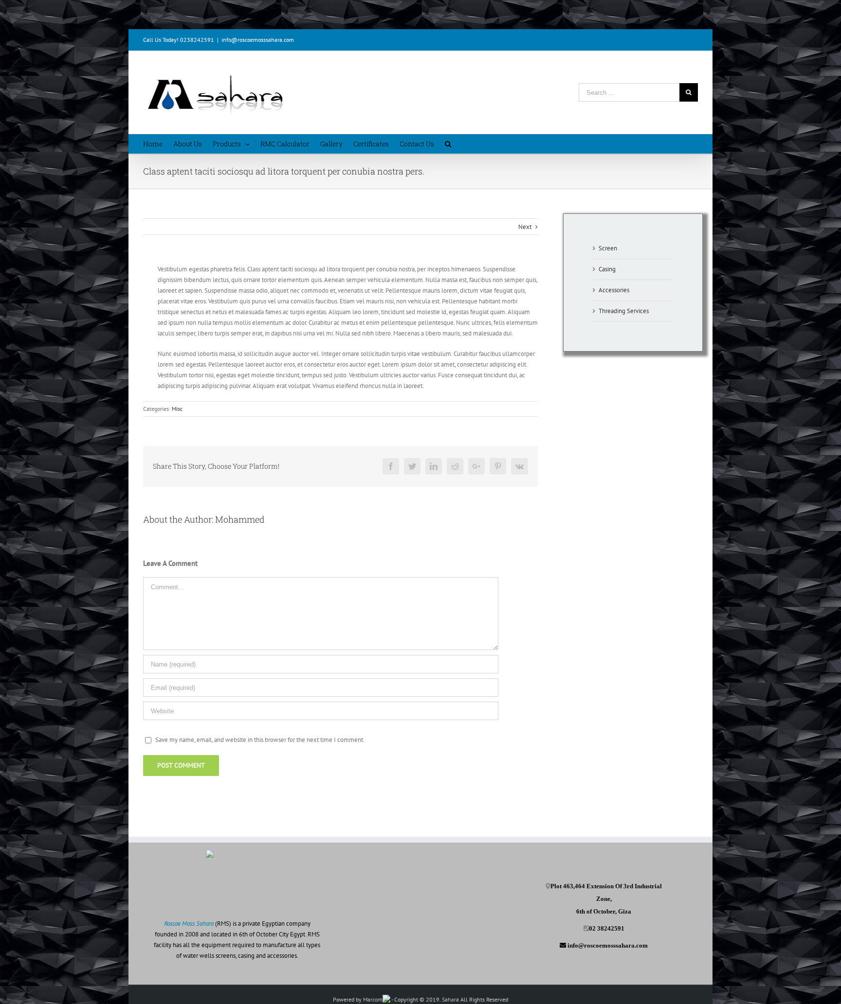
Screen (608, 248)
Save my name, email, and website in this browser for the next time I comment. (260, 740)
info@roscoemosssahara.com (257, 39)
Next (524, 227)
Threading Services (624, 311)
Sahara (451, 999)
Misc (177, 408)
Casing (607, 269)
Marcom (373, 999)
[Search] (448, 144)
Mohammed (240, 519)
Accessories (614, 290)
